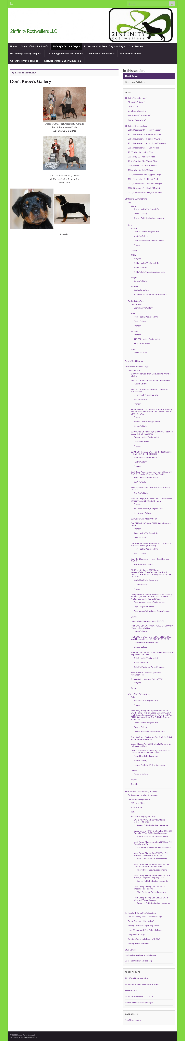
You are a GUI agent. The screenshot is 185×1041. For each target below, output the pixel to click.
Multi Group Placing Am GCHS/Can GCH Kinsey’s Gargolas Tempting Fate (152, 876)
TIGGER (135, 331)
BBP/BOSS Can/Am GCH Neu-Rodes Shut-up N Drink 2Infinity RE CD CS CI (151, 453)
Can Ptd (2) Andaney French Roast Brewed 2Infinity (150, 560)
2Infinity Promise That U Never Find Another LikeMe (151, 374)
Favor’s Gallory (140, 727)
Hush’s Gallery (140, 461)
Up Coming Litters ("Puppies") (26, 53)
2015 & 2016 (136, 807)
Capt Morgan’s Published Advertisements (152, 611)
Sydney (134, 688)
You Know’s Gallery (142, 513)
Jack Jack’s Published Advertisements (154, 847)
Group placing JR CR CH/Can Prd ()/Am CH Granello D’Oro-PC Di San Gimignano (153, 832)
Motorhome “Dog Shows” (139, 115)
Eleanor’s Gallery (141, 441)
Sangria (134, 277)
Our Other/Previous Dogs (24, 60)
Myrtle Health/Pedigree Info (146, 231)
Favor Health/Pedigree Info (146, 722)
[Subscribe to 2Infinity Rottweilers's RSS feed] (11, 3)
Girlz (130, 225)
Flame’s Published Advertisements (149, 765)
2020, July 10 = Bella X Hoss (140, 170)
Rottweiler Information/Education (62, 60)
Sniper (134, 779)
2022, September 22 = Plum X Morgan (145, 183)
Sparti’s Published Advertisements (152, 881)
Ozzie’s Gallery (140, 584)
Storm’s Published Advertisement (149, 218)
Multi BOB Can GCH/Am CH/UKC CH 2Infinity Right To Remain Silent (152, 626)
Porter (134, 770)
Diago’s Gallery (140, 647)
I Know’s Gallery (141, 631)
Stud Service (136, 46)
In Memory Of (134, 370)
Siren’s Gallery (140, 537)
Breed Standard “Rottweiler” (141, 921)
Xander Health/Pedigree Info (147, 421)
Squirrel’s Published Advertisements (150, 294)
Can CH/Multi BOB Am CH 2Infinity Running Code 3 (151, 524)
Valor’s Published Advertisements (152, 870)
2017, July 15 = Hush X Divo (140, 152)
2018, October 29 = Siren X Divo (142, 161)
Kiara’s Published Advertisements (152, 858)
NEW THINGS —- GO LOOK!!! (139, 996)
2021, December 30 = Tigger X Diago (144, 174)
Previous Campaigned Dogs (143, 816)
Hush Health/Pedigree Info (146, 457)
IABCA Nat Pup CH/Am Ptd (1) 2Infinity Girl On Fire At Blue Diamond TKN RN (150, 751)
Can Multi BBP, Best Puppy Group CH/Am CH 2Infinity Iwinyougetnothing (151, 544)
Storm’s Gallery (140, 213)
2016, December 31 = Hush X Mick (143, 147)
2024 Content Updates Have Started (142, 984)
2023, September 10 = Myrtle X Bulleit (145, 192)
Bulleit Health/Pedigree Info (146, 658)
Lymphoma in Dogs (136, 934)
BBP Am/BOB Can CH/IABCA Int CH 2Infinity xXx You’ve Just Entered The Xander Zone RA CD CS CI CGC (151, 411)
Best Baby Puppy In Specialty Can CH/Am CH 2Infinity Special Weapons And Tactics (151, 473)
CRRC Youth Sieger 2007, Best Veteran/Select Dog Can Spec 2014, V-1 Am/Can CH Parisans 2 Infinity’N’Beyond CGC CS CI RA (151, 573)
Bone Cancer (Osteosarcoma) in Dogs (145, 916)
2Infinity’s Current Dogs (66, 46)
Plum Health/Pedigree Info (146, 316)
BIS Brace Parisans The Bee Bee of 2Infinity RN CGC (150, 488)
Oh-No (134, 250)
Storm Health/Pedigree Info (146, 209)
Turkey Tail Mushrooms (138, 943)
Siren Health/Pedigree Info (146, 533)
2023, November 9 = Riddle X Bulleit (144, 188)
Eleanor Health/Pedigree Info (147, 437)
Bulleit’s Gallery (141, 662)
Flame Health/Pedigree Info (146, 756)
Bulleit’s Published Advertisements (149, 667)
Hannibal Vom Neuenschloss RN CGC (147, 621)
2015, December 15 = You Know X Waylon (147, 143)
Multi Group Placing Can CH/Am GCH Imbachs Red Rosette (150, 887)
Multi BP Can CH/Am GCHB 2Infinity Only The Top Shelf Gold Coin (152, 653)
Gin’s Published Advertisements (151, 892)
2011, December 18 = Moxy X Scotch (144, 130)
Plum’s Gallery (140, 321)
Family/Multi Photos (130, 53)
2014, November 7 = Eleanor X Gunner (145, 138)
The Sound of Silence (143, 564)
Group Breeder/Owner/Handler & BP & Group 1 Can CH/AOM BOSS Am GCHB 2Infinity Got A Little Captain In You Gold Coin (151, 596)
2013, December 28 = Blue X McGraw (144, 134)
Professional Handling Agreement (143, 795)
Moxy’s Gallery (140, 399)
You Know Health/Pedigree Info (148, 508)
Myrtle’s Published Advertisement (149, 240)
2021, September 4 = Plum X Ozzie (143, 179)
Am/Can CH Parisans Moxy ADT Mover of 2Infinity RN (149, 390)
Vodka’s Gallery (140, 352)
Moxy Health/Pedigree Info (146, 395)
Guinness (135, 616)
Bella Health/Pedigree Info (146, 700)
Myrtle (134, 228)
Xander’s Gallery (141, 426)
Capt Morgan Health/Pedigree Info (149, 602)
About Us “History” (136, 102)
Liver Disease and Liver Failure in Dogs (145, 930)
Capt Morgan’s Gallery (144, 606)
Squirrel (134, 286)
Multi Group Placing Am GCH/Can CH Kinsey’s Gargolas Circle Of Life (151, 854)
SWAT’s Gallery (141, 482)
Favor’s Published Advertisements (149, 731)
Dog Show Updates (134, 1020)
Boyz (130, 202)
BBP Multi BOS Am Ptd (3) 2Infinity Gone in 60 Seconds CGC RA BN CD (152, 432)
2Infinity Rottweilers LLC (33, 31)
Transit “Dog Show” (137, 120)
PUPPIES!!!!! (131, 990)
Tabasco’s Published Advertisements (153, 903)
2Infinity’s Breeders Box (101, 53)
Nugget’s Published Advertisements (153, 836)
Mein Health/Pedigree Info (146, 549)
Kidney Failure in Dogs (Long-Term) (143, 925)
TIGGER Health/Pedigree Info (147, 339)
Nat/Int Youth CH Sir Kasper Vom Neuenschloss (146, 673)
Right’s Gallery (140, 383)
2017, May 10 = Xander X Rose (141, 156)
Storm (133, 206)
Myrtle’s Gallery (141, 236)
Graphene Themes (30, 1037)
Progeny (137, 245)
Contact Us (133, 106)
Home (13, 46)
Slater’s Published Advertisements (152, 825)
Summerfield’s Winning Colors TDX (146, 679)
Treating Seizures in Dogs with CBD (144, 939)
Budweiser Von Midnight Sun (144, 518)
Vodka (133, 349)
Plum (133, 313)
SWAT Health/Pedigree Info (146, 477)
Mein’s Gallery (140, 553)
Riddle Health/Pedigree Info (146, 263)
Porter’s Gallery (141, 774)
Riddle (133, 255)
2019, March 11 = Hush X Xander (142, 165)
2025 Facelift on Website (136, 978)
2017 (133, 812)
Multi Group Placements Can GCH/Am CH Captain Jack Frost (153, 843)
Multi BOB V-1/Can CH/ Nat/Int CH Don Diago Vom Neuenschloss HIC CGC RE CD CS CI (152, 638)
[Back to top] (178, 1034)
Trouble (134, 784)
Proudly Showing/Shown (139, 799)
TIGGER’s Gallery (142, 343)
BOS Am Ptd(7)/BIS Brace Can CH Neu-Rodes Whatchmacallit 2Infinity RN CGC (151, 499)
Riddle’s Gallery (140, 267)
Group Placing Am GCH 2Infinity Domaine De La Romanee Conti (151, 745)
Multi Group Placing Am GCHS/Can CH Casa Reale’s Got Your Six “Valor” (151, 865)
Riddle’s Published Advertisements (149, 272)
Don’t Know (30, 72)
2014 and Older (138, 803)
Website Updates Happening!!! (139, 1002)
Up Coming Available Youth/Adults (65, 53)
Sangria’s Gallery (141, 281)
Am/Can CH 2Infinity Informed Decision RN (150, 380)
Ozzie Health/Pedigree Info (146, 580)
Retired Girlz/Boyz (136, 301)
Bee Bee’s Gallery (141, 493)
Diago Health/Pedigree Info (146, 642)
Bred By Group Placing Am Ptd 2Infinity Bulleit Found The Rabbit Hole (152, 738)
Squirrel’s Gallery (141, 290)
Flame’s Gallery (140, 760)
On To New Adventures (139, 694)
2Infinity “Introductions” (34, 46)
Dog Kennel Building (137, 111)
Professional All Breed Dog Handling (104, 46)
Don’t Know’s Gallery (135, 82)
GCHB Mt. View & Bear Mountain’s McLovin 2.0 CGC (149, 820)
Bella (133, 697)
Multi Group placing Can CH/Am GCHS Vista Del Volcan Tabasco (151, 898)
